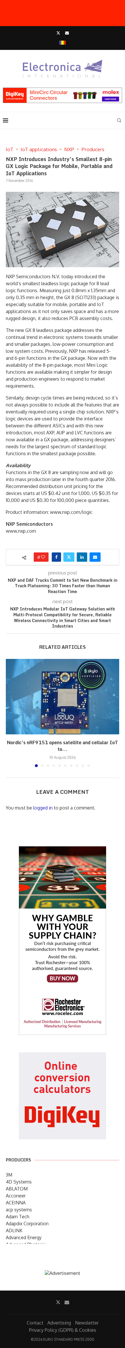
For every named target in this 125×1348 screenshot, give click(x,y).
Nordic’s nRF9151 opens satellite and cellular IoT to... (62, 746)
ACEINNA (16, 1203)
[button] (11, 713)
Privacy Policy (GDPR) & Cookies (62, 1330)
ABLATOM (17, 1189)
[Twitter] (58, 32)
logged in (43, 808)
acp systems (19, 1210)
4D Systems (19, 1182)
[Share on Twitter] (68, 557)
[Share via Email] (95, 557)
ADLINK (14, 1230)
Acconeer (16, 1196)
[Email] (67, 32)
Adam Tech (17, 1216)
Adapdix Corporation (27, 1223)
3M (9, 1175)
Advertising (59, 1323)
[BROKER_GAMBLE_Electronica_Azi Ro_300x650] (62, 850)
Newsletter (87, 1323)
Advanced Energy (24, 1237)
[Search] (119, 120)
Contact (35, 1323)
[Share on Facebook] (56, 557)
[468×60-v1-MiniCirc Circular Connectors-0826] (62, 90)
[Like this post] (43, 557)
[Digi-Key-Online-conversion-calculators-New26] (62, 1056)
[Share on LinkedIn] (82, 557)
